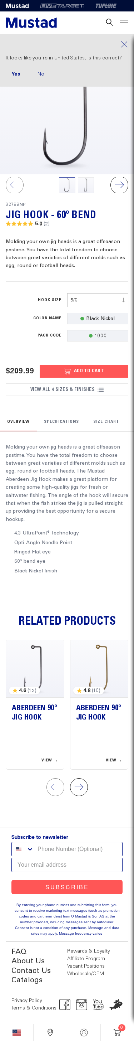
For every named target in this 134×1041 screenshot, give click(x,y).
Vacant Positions (86, 966)
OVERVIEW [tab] (18, 422)
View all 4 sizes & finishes (62, 389)
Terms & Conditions (33, 1008)
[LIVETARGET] (62, 5)
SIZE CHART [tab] (106, 422)
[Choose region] (16, 1032)
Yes (15, 74)
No (41, 74)
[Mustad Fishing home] (31, 22)
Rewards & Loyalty (88, 951)
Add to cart (89, 370)
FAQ (18, 952)
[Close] (67, 44)
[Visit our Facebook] (64, 1004)
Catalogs (27, 980)
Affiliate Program (86, 958)
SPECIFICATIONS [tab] (61, 422)
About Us (28, 961)
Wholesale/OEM (85, 973)
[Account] (83, 1032)
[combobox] (98, 300)
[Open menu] (124, 22)
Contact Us (31, 971)
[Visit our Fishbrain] (116, 1004)
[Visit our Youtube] (98, 1004)
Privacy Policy (26, 1000)
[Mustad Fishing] (20, 5)
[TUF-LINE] (106, 5)
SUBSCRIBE (67, 887)
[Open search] (109, 22)
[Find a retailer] (50, 1032)
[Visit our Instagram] (81, 1004)
